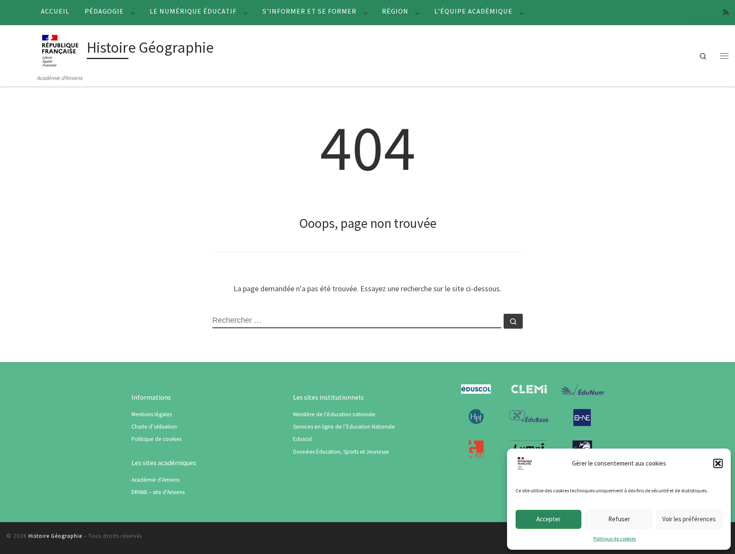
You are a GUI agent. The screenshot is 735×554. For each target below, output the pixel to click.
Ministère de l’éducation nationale (334, 414)
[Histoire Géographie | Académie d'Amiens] (60, 49)
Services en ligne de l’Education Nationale (344, 426)
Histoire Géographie (55, 536)
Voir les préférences (689, 519)
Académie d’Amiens (155, 479)
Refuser (619, 519)
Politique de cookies (614, 538)
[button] (718, 463)
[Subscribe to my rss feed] (726, 12)
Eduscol (302, 439)
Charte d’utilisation (154, 426)
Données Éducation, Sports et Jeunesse (341, 451)
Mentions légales (151, 414)
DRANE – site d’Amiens (158, 492)
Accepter (548, 519)
